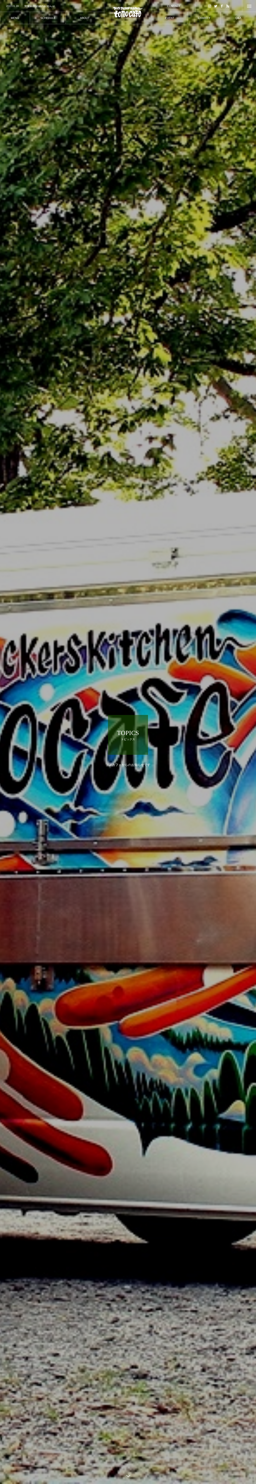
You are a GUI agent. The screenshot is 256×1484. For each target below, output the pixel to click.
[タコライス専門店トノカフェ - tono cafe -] (128, 12)
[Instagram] (210, 6)
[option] (52, 6)
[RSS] (228, 6)
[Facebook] (222, 6)
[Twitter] (216, 6)
